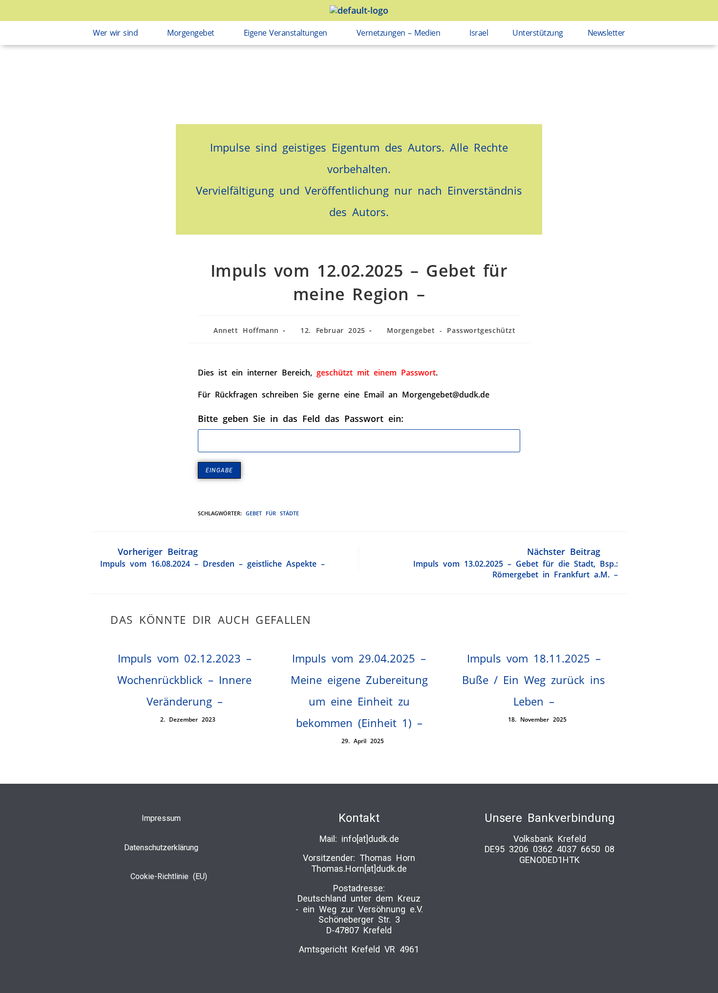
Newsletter (606, 32)
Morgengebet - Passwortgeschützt (451, 330)
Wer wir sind (115, 32)
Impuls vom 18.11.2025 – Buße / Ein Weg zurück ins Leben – (533, 679)
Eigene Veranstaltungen (285, 32)
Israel (478, 32)
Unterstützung (537, 32)
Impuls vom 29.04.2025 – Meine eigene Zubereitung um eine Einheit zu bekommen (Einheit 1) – (359, 690)
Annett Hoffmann (246, 330)
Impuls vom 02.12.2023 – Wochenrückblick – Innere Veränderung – (184, 679)
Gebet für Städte (272, 513)
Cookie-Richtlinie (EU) (168, 876)
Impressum (161, 818)
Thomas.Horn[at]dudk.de (359, 868)
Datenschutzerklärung (161, 847)
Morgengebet (190, 32)
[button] (118, 33)
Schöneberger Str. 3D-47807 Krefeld (359, 924)
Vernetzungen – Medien (399, 32)
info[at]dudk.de (370, 839)
